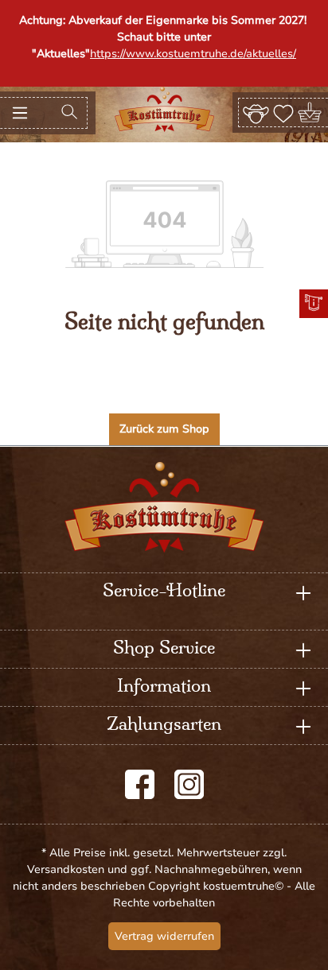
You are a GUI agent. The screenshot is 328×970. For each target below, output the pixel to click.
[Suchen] (69, 113)
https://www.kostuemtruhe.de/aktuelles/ (193, 53)
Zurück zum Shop (164, 428)
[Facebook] (139, 784)
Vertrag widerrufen (164, 936)
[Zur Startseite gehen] (164, 109)
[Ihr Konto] (256, 112)
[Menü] (20, 113)
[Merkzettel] (283, 112)
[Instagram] (189, 784)
